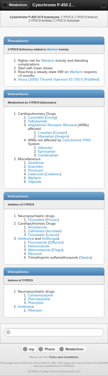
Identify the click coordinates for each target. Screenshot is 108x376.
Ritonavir (35, 254)
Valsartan (45, 148)
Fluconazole (37, 242)
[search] (103, 5)
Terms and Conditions (63, 357)
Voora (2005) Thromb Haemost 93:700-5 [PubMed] (58, 79)
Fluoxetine (36, 220)
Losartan (45, 132)
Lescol (52, 235)
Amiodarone (37, 227)
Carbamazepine (40, 295)
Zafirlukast (36, 231)
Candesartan (48, 155)
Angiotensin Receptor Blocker (51, 125)
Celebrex (53, 174)
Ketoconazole (38, 246)
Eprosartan (47, 151)
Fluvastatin (36, 235)
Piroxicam (35, 170)
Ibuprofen (35, 166)
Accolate (53, 231)
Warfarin (52, 49)
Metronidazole (39, 250)
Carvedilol (36, 117)
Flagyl (57, 250)
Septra (85, 257)
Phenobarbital (39, 299)
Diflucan (55, 242)
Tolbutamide (37, 121)
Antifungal (50, 239)
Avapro (62, 136)
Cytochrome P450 (76, 140)
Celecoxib (35, 174)
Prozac (52, 220)
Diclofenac (36, 163)
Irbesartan (46, 136)
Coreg (51, 117)
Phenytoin (36, 303)
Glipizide (34, 182)
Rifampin (35, 310)
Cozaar (60, 132)
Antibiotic (25, 239)
